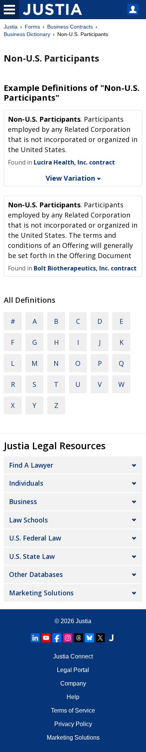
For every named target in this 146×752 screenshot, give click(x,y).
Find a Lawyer (31, 465)
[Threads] (78, 637)
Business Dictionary (27, 34)
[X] (100, 637)
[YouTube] (46, 637)
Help (73, 697)
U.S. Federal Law (35, 537)
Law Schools (28, 519)
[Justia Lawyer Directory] (111, 637)
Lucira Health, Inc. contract (74, 162)
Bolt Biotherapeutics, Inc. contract (85, 268)
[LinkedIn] (35, 637)
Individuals (26, 483)
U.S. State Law (32, 556)
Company (73, 683)
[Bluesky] (89, 637)
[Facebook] (56, 637)
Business (23, 501)
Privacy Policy (73, 724)
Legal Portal (73, 670)
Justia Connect (73, 656)
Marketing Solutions (41, 592)
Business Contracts (70, 27)
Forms (32, 27)
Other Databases (36, 574)
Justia (11, 27)
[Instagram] (67, 637)
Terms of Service (73, 710)
